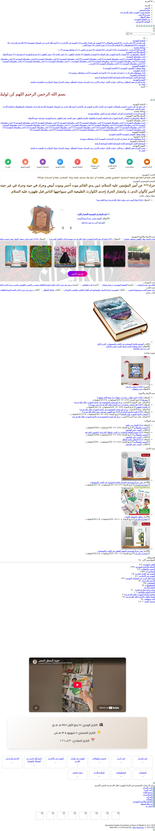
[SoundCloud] (142, 26)
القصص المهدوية (126, 68)
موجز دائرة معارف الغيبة (145, 590)
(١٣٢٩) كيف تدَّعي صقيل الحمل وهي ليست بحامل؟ (62, 239)
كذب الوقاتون (130, 285)
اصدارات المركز (115, 73)
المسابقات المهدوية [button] (137, 141)
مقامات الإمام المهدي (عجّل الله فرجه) (139, 594)
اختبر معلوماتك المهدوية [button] (135, 120)
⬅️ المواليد (150, 799)
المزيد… (91, 64)
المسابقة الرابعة (101, 77)
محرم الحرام (140, 82)
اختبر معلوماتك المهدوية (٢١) (110, 130)
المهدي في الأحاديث (67, 43)
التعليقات (96, 400)
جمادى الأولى (110, 82)
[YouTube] (144, 26)
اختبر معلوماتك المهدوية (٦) (23, 59)
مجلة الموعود (145, 10)
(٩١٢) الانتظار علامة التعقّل (132, 439)
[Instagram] (147, 26)
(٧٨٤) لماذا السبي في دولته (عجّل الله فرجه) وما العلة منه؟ (119, 200)
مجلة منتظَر (139, 68)
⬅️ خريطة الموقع (148, 804)
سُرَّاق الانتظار (92, 290)
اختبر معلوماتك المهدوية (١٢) (33, 61)
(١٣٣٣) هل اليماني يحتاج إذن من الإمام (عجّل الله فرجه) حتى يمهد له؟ (115, 405)
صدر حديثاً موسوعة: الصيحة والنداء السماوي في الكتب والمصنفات (116, 482)
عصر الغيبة (58, 54)
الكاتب (145, 430)
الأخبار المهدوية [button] (139, 137)
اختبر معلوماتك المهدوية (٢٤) (41, 130)
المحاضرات (119, 50)
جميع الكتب (87, 45)
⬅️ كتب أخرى (149, 790)
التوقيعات (139, 45)
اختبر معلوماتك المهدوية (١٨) (37, 127)
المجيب (126, 402)
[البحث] (128, 33)
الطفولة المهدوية (138, 66)
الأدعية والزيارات (15, 43)
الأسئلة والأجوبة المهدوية (135, 52)
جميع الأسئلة (8, 54)
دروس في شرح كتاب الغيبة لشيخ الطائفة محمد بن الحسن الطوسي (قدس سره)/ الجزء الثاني (79, 285)
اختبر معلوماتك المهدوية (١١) (56, 61)
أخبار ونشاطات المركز (134, 73)
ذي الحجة (34, 82)
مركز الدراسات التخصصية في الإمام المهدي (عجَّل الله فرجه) (98, 402)
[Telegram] (152, 26)
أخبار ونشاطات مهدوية (78, 73)
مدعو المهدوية (30, 54)
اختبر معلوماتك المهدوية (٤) (68, 59)
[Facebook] (154, 26)
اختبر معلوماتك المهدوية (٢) (112, 59)
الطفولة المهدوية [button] (138, 132)
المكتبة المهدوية (139, 41)
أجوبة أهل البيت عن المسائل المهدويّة (40, 43)
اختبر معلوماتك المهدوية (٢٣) (64, 130)
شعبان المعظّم (76, 82)
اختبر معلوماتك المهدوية (135, 57)
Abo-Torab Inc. (138, 827)
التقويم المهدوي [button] (139, 146)
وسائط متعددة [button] (139, 111)
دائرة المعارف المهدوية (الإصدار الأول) (92, 214)
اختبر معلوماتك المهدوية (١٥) (106, 64)
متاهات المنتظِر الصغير (134, 517)
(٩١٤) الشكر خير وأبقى (134, 425)
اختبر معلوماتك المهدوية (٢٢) (87, 130)
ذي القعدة (42, 82)
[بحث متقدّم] (131, 34)
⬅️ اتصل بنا (150, 806)
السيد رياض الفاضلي (133, 430)
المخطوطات (127, 45)
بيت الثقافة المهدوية (142, 19)
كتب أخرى (126, 43)
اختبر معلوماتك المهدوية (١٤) (129, 64)
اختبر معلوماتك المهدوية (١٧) (60, 127)
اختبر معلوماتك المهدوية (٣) (90, 59)
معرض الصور (83, 50)
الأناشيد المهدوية (110, 68)
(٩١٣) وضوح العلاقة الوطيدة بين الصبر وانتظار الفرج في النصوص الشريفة (114, 432)
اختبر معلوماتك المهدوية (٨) (124, 61)
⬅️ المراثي (150, 797)
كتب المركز (138, 43)
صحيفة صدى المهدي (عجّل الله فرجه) (135, 12)
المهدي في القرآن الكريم (89, 43)
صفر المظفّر (129, 82)
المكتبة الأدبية (113, 45)
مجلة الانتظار (145, 17)
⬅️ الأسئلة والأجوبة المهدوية (144, 802)
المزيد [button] (143, 87)
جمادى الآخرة (99, 82)
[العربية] (152, 100)
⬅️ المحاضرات (149, 795)
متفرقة (18, 54)
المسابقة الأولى (139, 77)
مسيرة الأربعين (144, 15)
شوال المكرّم (51, 82)
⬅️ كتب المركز (149, 788)
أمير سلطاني (137, 389)
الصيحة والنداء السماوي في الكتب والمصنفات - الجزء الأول (120, 344)
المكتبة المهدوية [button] (139, 104)
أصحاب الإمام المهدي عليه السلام (111, 54)
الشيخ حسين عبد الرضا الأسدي (89, 218)
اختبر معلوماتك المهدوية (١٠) (79, 61)
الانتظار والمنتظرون (136, 54)
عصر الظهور (44, 54)
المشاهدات (112, 400)
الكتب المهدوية (149, 564)
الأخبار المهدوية (139, 70)
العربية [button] (148, 1)
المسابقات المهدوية (137, 75)
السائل (145, 402)
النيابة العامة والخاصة (146, 592)
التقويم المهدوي (139, 80)
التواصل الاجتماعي (143, 22)
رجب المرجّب (88, 82)
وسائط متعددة (139, 47)
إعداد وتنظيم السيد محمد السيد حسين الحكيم (124, 346)
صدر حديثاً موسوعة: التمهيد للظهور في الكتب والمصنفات (120, 551)
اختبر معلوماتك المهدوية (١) (134, 59)
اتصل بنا (142, 84)
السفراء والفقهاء (89, 54)
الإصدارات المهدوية (98, 73)
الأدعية (140, 50)
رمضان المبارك (63, 82)
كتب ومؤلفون (149, 599)
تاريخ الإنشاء (135, 400)
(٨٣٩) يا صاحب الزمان (134, 387)
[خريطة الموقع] (137, 26)
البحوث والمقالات (110, 43)
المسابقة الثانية (126, 77)
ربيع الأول (120, 82)
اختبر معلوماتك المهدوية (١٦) (83, 127)
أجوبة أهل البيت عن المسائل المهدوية (140, 578)
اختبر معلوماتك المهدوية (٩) (102, 61)
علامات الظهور (72, 54)
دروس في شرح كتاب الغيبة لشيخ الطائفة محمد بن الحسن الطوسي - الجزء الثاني (45, 290)
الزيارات (131, 50)
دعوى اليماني (98, 45)
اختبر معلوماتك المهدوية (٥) (46, 59)
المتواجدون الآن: (148, 560)
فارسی (147, 8)
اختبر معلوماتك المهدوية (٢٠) (134, 130)
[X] (149, 26)
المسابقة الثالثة (114, 77)
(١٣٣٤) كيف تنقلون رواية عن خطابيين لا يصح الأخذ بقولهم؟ (120, 398)
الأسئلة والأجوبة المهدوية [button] (135, 116)
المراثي (106, 50)
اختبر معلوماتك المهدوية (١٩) (13, 127)
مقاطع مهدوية (66, 50)
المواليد (96, 50)
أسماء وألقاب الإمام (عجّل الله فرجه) (140, 597)
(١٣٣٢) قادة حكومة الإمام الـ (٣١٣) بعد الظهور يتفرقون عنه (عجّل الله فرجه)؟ (112, 412)
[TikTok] (139, 26)
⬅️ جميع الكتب (149, 792)
